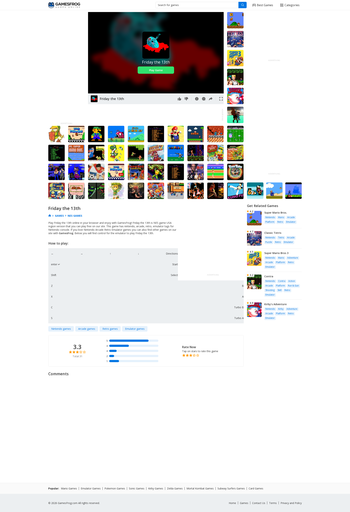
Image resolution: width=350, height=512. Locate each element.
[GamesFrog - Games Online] (64, 5)
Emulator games (135, 328)
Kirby (280, 308)
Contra (268, 276)
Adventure (292, 257)
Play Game (156, 70)
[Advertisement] (66, 66)
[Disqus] (175, 423)
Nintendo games (61, 328)
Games (244, 503)
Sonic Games (136, 488)
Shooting (270, 290)
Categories (292, 5)
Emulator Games (91, 488)
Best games (265, 5)
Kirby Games (155, 488)
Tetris (281, 237)
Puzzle (268, 242)
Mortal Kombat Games (200, 488)
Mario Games (69, 488)
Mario (281, 217)
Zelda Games (175, 488)
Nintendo (270, 217)
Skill (279, 290)
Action (291, 281)
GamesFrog (66, 233)
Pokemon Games (114, 488)
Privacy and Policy (291, 503)
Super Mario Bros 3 (276, 253)
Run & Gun (293, 285)
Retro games (110, 328)
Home (232, 503)
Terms (273, 503)
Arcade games (86, 328)
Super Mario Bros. (275, 212)
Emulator (290, 221)
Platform (269, 221)
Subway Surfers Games (231, 488)
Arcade (291, 217)
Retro (280, 221)
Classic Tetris (272, 233)
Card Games (256, 488)
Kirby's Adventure (275, 304)
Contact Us (258, 503)
